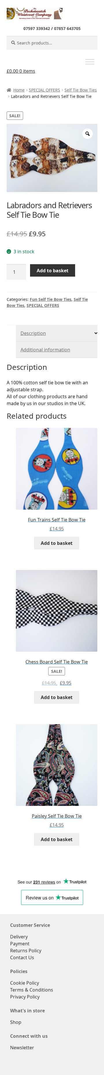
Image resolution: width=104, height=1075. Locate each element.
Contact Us (22, 957)
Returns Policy (25, 950)
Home (19, 90)
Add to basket (52, 270)
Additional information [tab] (45, 349)
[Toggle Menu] (89, 62)
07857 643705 (67, 28)
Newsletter (22, 1047)
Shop (15, 1022)
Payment (19, 943)
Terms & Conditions (31, 990)
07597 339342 (36, 28)
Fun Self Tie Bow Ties (50, 299)
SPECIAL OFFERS (44, 90)
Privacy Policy (25, 997)
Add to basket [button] (57, 543)
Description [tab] (33, 333)
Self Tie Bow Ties (80, 90)
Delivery (19, 937)
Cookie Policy (24, 983)
